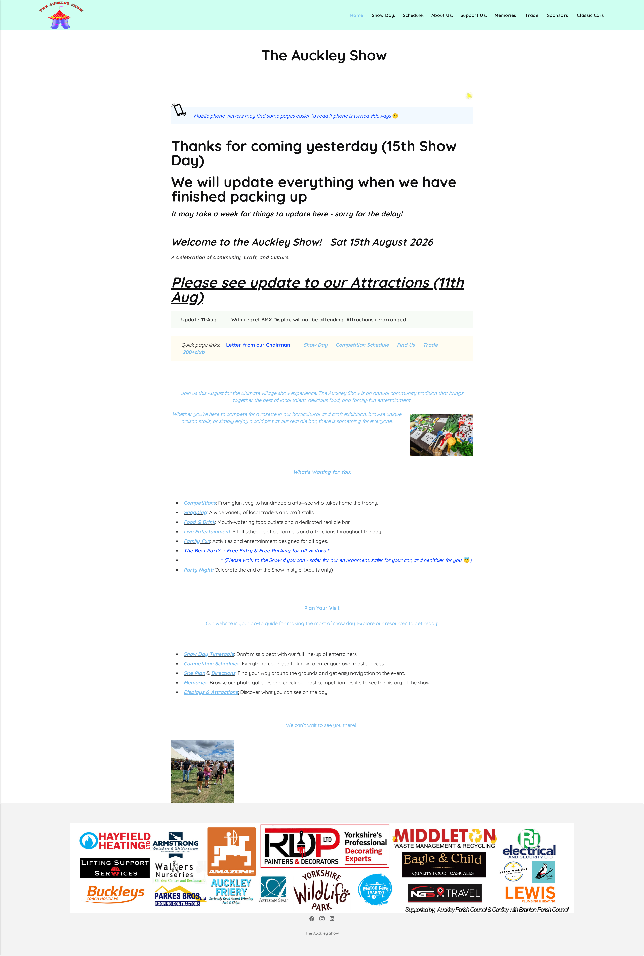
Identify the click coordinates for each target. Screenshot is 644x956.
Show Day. (383, 15)
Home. (357, 15)
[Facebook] (312, 919)
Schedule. (413, 15)
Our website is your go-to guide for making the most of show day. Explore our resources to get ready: (322, 623)
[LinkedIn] (332, 919)
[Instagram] (322, 919)
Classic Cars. (591, 15)
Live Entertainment (207, 531)
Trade (430, 345)
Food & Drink (199, 522)
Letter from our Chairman (258, 345)
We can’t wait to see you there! (322, 725)
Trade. (532, 15)
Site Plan (194, 673)
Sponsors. (558, 15)
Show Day (315, 345)
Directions (223, 673)
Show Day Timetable (209, 654)
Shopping (195, 512)
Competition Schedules (211, 663)
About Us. (442, 15)
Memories (195, 682)
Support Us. (474, 15)
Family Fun (197, 541)
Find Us (406, 345)
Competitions (200, 503)
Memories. (506, 15)
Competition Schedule (363, 345)
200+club (194, 352)
